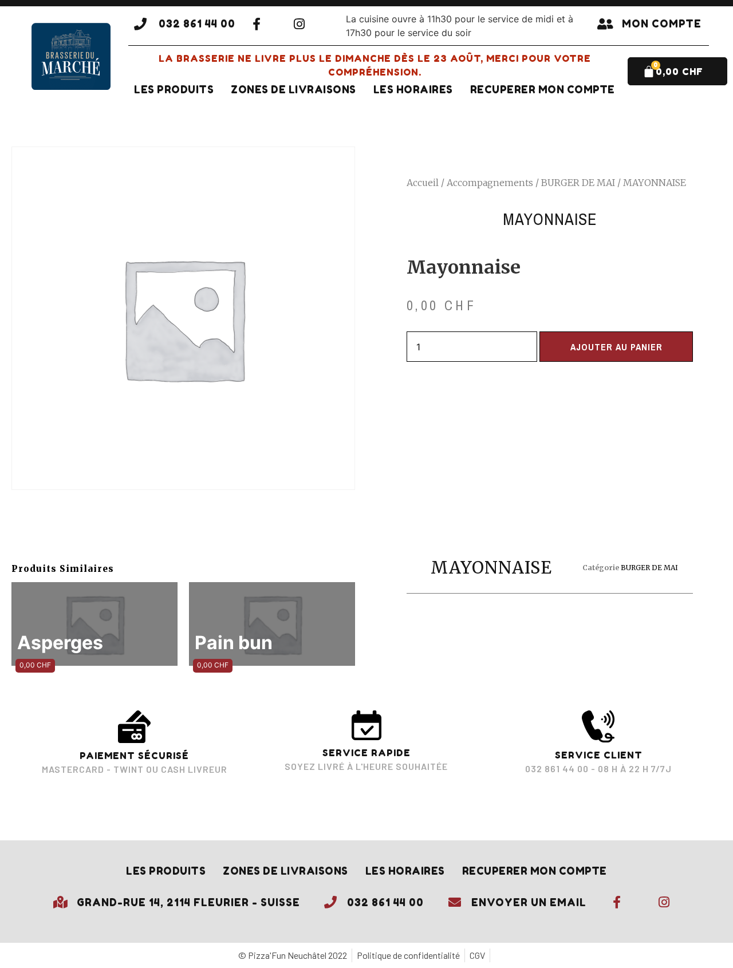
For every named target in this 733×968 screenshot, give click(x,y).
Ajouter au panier (616, 347)
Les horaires (413, 90)
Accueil (423, 182)
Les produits (174, 90)
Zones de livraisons (293, 90)
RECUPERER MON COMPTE (542, 90)
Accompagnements (490, 182)
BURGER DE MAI (578, 182)
